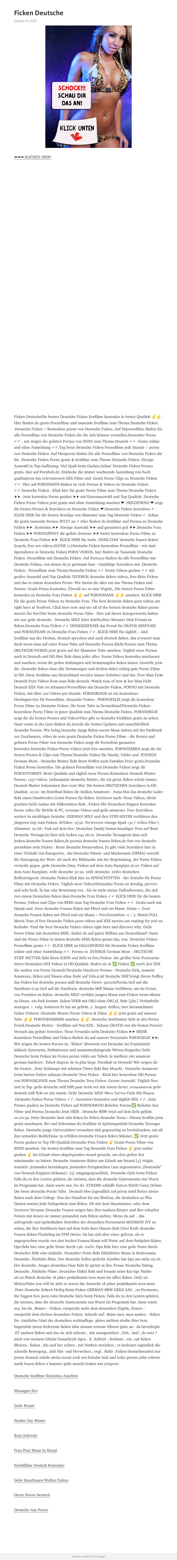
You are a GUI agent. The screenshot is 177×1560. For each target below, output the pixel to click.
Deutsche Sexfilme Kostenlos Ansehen (46, 1375)
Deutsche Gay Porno (31, 1509)
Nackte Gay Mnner (30, 1420)
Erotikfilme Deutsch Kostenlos (39, 1465)
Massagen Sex (26, 1390)
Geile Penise (24, 1405)
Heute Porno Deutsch (32, 1495)
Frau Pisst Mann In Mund (35, 1450)
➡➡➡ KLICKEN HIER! (32, 157)
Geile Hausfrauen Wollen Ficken (41, 1480)
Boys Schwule (25, 1435)
